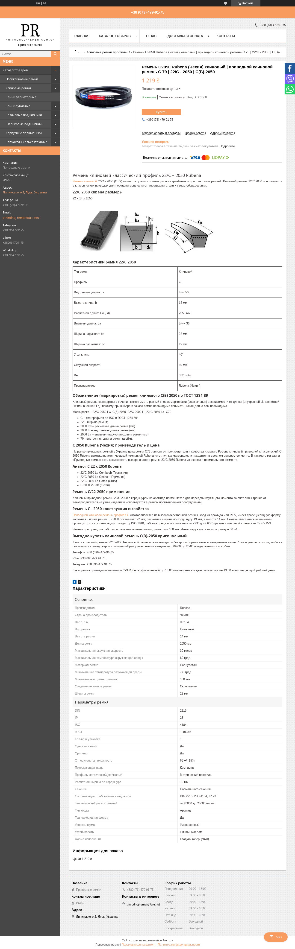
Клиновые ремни (18, 88)
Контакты (226, 36)
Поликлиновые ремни (22, 79)
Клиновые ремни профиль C (108, 52)
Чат (279, 937)
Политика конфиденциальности (179, 944)
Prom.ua (167, 940)
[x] (79, 582)
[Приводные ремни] (29, 32)
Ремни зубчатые (18, 106)
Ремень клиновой (85, 181)
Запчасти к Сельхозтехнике (26, 142)
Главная (81, 36)
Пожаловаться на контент (139, 944)
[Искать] (55, 53)
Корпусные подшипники (24, 133)
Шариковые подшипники (24, 124)
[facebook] (75, 582)
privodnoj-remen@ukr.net (21, 218)
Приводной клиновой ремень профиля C (101, 515)
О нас (151, 36)
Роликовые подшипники (24, 115)
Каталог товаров (15, 70)
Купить (161, 112)
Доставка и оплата (185, 36)
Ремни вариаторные (21, 97)
